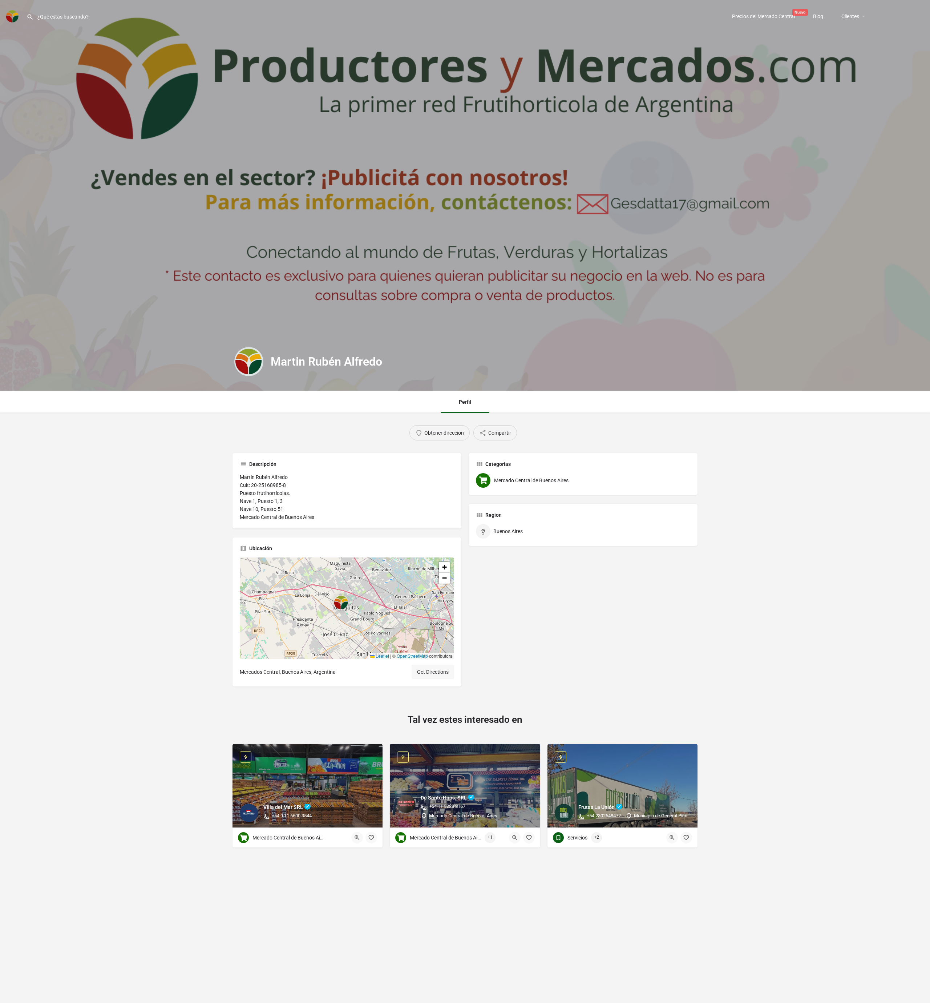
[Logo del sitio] (13, 16)
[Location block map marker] (341, 602)
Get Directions (433, 672)
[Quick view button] (357, 837)
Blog (818, 16)
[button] (347, 608)
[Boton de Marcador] (371, 837)
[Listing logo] (248, 361)
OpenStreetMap (412, 656)
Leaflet (382, 656)
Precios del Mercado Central (763, 16)
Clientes (850, 16)
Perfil (465, 402)
